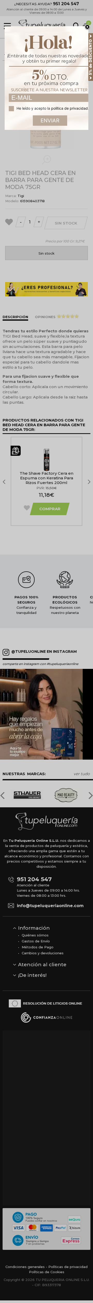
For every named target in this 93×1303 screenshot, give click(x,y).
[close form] (87, 27)
